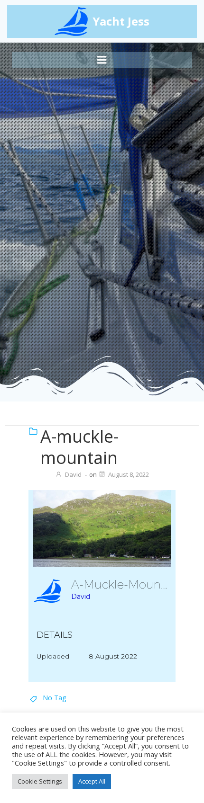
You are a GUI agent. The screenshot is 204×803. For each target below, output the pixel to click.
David (73, 474)
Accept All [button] (91, 781)
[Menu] (102, 60)
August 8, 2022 (128, 474)
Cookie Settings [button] (40, 781)
